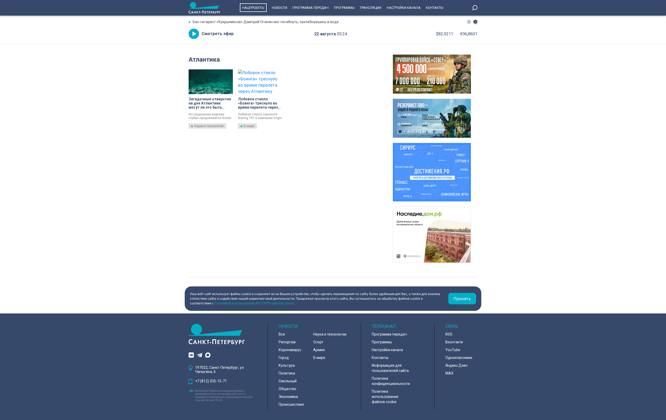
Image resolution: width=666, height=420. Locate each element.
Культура (287, 365)
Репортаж (287, 342)
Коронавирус (290, 350)
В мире (249, 126)
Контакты (434, 8)
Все (282, 334)
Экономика (288, 397)
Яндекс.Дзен (456, 365)
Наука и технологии (208, 126)
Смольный (288, 381)
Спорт (318, 342)
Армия (319, 350)
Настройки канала (404, 8)
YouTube (452, 350)
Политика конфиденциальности (391, 381)
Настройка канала (387, 350)
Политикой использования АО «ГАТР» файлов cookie (254, 303)
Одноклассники (458, 358)
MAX (449, 373)
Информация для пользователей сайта (390, 368)
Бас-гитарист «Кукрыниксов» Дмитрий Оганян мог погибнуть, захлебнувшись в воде (266, 22)
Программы (344, 8)
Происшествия (291, 404)
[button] (475, 22)
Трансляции (370, 8)
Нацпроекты (253, 8)
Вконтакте (454, 342)
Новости (279, 8)
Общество (287, 389)
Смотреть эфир (218, 33)
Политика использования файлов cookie (385, 396)
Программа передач (310, 8)
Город (284, 358)
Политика (287, 373)
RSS (448, 334)
